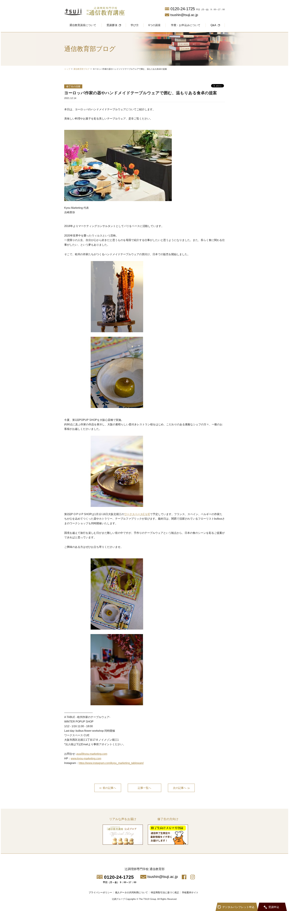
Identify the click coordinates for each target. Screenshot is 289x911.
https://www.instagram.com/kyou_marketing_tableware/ (111, 763)
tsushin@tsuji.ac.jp (184, 15)
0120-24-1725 (182, 9)
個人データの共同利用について (131, 892)
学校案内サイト (190, 892)
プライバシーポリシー (100, 892)
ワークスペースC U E (137, 514)
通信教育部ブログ (81, 69)
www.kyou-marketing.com (86, 758)
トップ (67, 69)
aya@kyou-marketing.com (91, 753)
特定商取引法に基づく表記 (165, 892)
